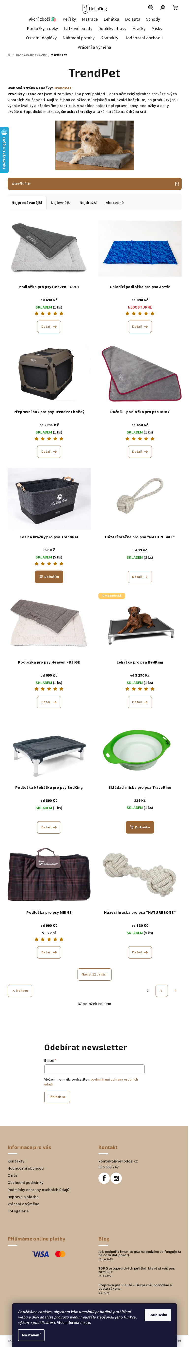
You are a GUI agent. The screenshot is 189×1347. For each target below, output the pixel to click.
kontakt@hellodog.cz (118, 1161)
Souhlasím (157, 1315)
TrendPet (62, 88)
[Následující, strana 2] (162, 991)
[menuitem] (43, 19)
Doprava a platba (23, 1197)
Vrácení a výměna (24, 1204)
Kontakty (16, 1161)
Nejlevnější (61, 202)
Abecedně (115, 202)
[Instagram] (116, 1178)
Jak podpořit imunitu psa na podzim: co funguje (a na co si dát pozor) (139, 1253)
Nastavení (31, 1335)
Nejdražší (88, 202)
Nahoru (22, 990)
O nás (13, 1175)
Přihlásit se (57, 1097)
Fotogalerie (18, 1211)
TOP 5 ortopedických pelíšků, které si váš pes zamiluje (136, 1270)
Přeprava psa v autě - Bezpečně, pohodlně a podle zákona (135, 1286)
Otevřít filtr (21, 183)
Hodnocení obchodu (26, 1168)
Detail (46, 326)
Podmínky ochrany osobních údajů (39, 1189)
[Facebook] (104, 1178)
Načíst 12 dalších (95, 974)
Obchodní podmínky (26, 1182)
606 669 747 (108, 1167)
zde (86, 1322)
